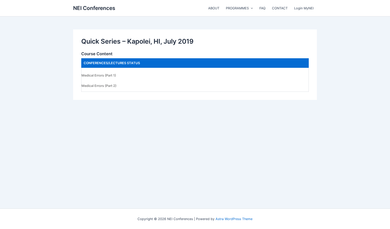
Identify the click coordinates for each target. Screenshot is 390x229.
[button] (251, 8)
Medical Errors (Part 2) (98, 86)
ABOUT (213, 8)
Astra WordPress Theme (234, 219)
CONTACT (280, 8)
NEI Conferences (94, 8)
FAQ (262, 8)
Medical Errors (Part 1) (98, 75)
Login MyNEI (304, 8)
